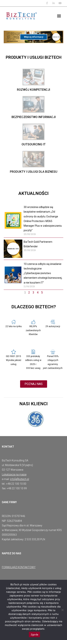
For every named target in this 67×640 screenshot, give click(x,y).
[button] (6, 36)
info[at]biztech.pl (19, 479)
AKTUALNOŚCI (33, 193)
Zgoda (34, 634)
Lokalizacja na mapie (14, 474)
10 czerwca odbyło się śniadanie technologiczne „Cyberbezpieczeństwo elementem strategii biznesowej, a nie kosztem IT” (43, 273)
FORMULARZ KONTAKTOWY (19, 567)
